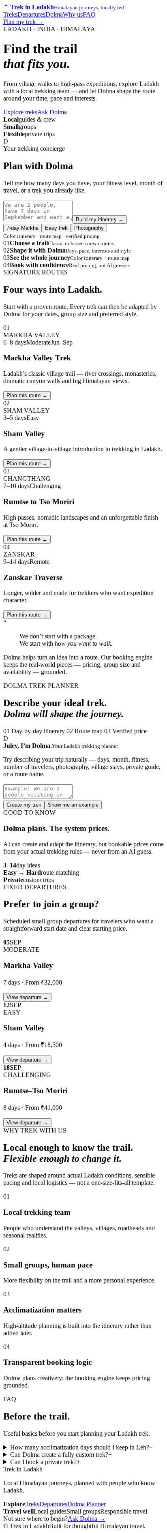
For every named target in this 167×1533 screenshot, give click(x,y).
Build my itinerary (100, 219)
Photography (89, 228)
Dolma (54, 14)
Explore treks (20, 112)
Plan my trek (23, 21)
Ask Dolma (52, 112)
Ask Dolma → (86, 1518)
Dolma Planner (86, 1504)
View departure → (27, 997)
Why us (73, 14)
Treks (10, 14)
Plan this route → (26, 463)
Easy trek (56, 228)
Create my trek (23, 805)
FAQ (89, 14)
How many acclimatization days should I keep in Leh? (81, 1447)
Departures (31, 14)
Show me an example (73, 805)
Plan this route (26, 395)
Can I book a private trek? (45, 1461)
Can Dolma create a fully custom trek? (61, 1454)
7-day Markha (22, 228)
